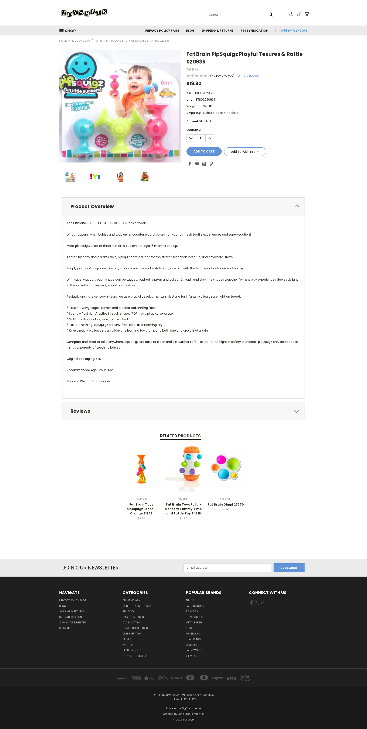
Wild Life (191, 644)
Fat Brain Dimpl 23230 (226, 504)
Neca (189, 628)
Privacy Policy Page (162, 30)
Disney (127, 639)
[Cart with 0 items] (307, 14)
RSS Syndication (254, 30)
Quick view (141, 464)
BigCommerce (191, 708)
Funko (190, 600)
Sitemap (64, 628)
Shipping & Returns (217, 30)
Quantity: (193, 130)
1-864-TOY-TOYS (294, 30)
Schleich (192, 611)
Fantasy (128, 644)
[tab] (183, 206)
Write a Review (248, 75)
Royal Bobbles (195, 617)
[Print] (204, 164)
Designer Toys (132, 633)
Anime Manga (131, 600)
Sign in (64, 622)
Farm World (194, 650)
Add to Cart (141, 472)
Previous (356, 716)
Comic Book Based (135, 628)
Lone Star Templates (191, 714)
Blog (190, 30)
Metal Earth (194, 622)
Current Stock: (198, 121)
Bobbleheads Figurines (138, 606)
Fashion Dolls (132, 650)
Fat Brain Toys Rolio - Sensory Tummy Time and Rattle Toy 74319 (183, 509)
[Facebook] (190, 164)
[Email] (197, 164)
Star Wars (193, 639)
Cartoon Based (133, 617)
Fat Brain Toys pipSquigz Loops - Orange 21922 (141, 509)
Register (80, 622)
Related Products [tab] (180, 436)
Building (128, 611)
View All (191, 655)
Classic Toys (132, 622)
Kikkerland (193, 633)
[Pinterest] (211, 164)
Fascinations (195, 606)
